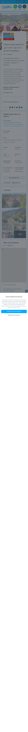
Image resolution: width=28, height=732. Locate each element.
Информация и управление (14, 315)
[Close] (26, 291)
